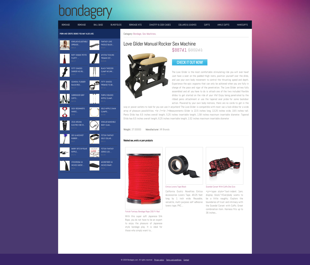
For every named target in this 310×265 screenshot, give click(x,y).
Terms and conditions (173, 260)
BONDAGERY (84, 10)
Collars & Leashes (187, 24)
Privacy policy (159, 260)
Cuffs (207, 24)
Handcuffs (242, 24)
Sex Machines (149, 33)
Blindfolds (116, 24)
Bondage (66, 24)
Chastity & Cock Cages (160, 24)
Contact (186, 260)
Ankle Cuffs (223, 24)
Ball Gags (98, 24)
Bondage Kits (135, 24)
